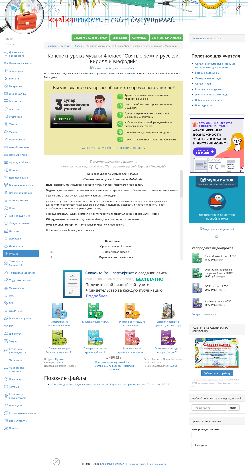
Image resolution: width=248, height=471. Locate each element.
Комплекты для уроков (208, 89)
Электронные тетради (208, 78)
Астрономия (16, 71)
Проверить (200, 445)
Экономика (15, 360)
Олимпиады (139, 37)
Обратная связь (136, 464)
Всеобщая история (20, 192)
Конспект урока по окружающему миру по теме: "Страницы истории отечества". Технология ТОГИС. (111, 384)
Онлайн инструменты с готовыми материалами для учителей (215, 65)
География (15, 86)
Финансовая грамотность (16, 369)
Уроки (78, 46)
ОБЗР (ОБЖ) (16, 310)
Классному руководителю (17, 350)
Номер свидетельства (206, 429)
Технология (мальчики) (16, 263)
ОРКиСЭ (14, 386)
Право (13, 208)
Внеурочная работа (20, 318)
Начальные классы (20, 63)
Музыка (13, 253)
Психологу (15, 379)
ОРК (11, 326)
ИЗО (11, 295)
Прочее (13, 428)
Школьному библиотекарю (17, 396)
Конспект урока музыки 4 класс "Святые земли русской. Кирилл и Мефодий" (114, 363)
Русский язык (17, 139)
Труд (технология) (20, 280)
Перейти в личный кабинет (207, 38)
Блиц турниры (203, 105)
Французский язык (20, 162)
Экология (14, 231)
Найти (233, 407)
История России (18, 200)
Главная (10, 44)
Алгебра (14, 109)
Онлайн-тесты (203, 83)
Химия (13, 124)
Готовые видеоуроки (207, 72)
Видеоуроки (120, 37)
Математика (16, 101)
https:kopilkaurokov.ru (112, 464)
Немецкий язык (18, 154)
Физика (13, 132)
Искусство (15, 238)
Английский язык (19, 147)
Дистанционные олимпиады (212, 94)
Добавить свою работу (217, 373)
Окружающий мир (20, 215)
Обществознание (19, 223)
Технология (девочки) (22, 272)
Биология (14, 78)
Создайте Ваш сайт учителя (90, 37)
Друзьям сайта (157, 464)
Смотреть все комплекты (205, 314)
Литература (16, 246)
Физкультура (16, 288)
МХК (11, 303)
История (14, 170)
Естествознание (18, 177)
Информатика (17, 93)
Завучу (13, 341)
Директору (15, 333)
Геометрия (15, 116)
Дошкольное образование (17, 53)
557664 (173, 365)
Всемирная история (21, 185)
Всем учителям (18, 420)
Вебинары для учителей (166, 37)
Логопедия (15, 405)
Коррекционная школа (22, 413)
